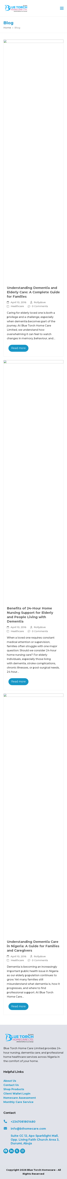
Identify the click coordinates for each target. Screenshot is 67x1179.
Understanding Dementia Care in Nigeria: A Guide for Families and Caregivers (33, 946)
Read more (18, 348)
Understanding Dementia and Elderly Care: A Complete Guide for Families (33, 292)
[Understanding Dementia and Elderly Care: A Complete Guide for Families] (34, 160)
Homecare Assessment (19, 1097)
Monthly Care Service (18, 1102)
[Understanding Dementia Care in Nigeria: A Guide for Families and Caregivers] (34, 814)
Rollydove (40, 302)
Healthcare (17, 306)
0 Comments (40, 306)
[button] (62, 8)
